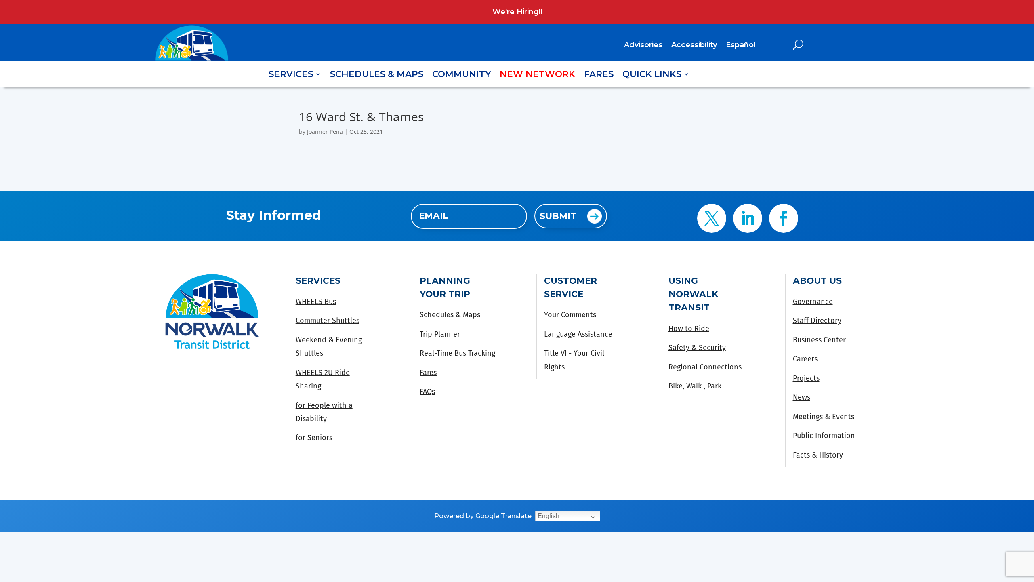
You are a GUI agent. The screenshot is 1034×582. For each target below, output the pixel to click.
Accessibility (694, 45)
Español (741, 45)
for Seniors (314, 437)
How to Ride (688, 328)
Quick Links (651, 75)
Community (461, 75)
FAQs (427, 391)
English (548, 515)
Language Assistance (578, 334)
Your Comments (570, 314)
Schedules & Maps (376, 75)
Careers (805, 358)
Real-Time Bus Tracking (457, 353)
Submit (558, 216)
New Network (537, 75)
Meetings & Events (823, 416)
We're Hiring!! (517, 11)
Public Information (824, 435)
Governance (813, 301)
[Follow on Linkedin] (747, 218)
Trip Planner (440, 334)
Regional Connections (705, 367)
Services (291, 75)
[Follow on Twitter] (711, 218)
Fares (599, 75)
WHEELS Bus (316, 301)
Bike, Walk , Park (694, 386)
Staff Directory (817, 320)
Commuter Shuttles (327, 320)
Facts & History (818, 455)
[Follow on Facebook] (783, 218)
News (801, 397)
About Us (817, 280)
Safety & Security (697, 347)
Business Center (819, 339)
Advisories (643, 45)
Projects (806, 378)
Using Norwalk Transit (693, 294)
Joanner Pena (325, 131)
